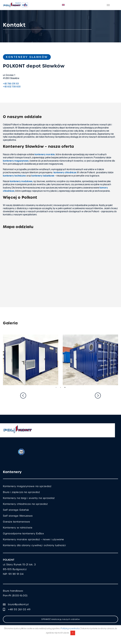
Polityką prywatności (70, 628)
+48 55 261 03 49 (19, 609)
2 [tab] (60, 387)
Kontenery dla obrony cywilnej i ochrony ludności (34, 545)
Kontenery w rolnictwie (17, 527)
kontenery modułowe (21, 181)
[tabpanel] (30, 360)
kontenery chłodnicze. (65, 172)
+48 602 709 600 (12, 86)
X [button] (72, 633)
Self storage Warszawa (18, 515)
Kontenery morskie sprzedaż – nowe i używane (33, 539)
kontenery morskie (45, 154)
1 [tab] (56, 387)
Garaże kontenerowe (16, 521)
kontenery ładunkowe (42, 175)
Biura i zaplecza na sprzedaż (21, 492)
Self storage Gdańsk (16, 509)
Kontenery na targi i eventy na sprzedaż (29, 498)
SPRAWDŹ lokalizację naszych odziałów (60, 619)
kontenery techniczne (14, 175)
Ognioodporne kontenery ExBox (23, 533)
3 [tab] (64, 387)
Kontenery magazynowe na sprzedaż (27, 486)
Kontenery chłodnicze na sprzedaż (25, 504)
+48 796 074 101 (11, 83)
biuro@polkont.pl (18, 604)
